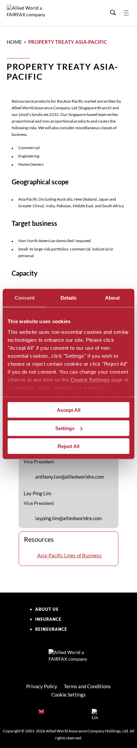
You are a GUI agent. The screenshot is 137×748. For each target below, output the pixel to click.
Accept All (68, 410)
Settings (64, 428)
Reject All (68, 446)
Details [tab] (69, 298)
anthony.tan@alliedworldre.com (69, 477)
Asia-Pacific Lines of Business (69, 555)
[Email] (42, 713)
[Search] (112, 13)
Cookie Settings (90, 379)
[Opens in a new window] (95, 713)
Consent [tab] (25, 298)
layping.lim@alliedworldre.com (68, 518)
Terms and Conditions (87, 686)
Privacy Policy (41, 686)
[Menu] (130, 13)
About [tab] (112, 298)
